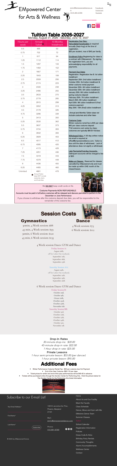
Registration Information (85, 428)
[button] (109, 4)
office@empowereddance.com (81, 141)
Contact (79, 453)
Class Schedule (82, 406)
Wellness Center (82, 449)
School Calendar (82, 424)
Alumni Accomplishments (86, 445)
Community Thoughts (84, 442)
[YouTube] (93, 26)
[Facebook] (89, 26)
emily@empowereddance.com (60, 421)
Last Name (11, 424)
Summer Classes (83, 417)
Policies (79, 431)
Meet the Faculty (83, 403)
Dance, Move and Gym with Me (89, 410)
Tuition (78, 421)
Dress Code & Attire (84, 435)
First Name (11, 415)
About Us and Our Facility (86, 399)
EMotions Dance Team (85, 413)
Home (78, 396)
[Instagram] (98, 26)
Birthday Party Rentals (85, 438)
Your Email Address (14, 406)
